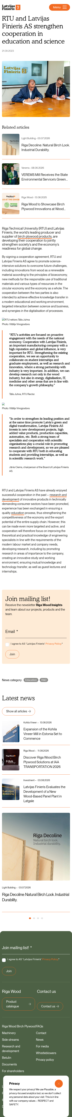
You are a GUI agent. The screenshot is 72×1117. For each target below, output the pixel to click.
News (40, 1039)
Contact (41, 1033)
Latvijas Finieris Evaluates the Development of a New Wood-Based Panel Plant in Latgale (44, 794)
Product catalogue (12, 1004)
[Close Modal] (59, 1084)
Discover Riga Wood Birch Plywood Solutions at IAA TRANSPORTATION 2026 (42, 762)
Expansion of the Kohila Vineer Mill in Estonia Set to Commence (42, 734)
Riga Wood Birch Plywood (19, 1026)
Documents (9, 1064)
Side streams (10, 1039)
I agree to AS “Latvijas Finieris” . (37, 643)
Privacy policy (45, 1059)
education (17, 513)
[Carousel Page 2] (34, 918)
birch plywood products (35, 236)
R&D (43, 679)
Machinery (9, 1033)
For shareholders (13, 1071)
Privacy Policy (53, 643)
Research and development (11, 1049)
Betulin (6, 1057)
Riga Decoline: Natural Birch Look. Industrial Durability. (35, 897)
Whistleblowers (46, 1053)
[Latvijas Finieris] (11, 7)
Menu (57, 7)
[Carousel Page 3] (38, 918)
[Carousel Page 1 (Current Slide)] (30, 918)
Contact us (48, 1006)
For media (42, 1046)
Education (31, 679)
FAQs (39, 1026)
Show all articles (16, 711)
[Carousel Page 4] (42, 918)
